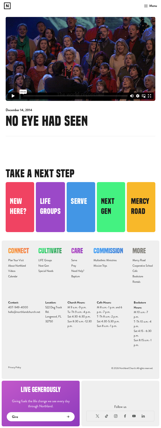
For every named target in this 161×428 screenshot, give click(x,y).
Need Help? (77, 271)
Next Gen (43, 266)
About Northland (17, 266)
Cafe (135, 271)
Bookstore (137, 276)
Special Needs (45, 271)
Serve (74, 260)
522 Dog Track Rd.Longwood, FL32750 (53, 314)
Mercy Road (138, 260)
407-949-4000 (18, 307)
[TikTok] (106, 416)
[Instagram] (115, 416)
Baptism (75, 276)
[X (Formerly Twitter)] (97, 416)
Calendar (12, 276)
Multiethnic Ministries (105, 260)
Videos (12, 271)
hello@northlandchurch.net (24, 312)
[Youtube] (134, 416)
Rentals (136, 282)
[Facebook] (125, 416)
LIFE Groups (45, 260)
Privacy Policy (14, 367)
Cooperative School (142, 266)
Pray (73, 266)
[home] (7, 6)
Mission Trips (100, 266)
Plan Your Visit (16, 260)
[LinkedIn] (143, 416)
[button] (149, 6)
